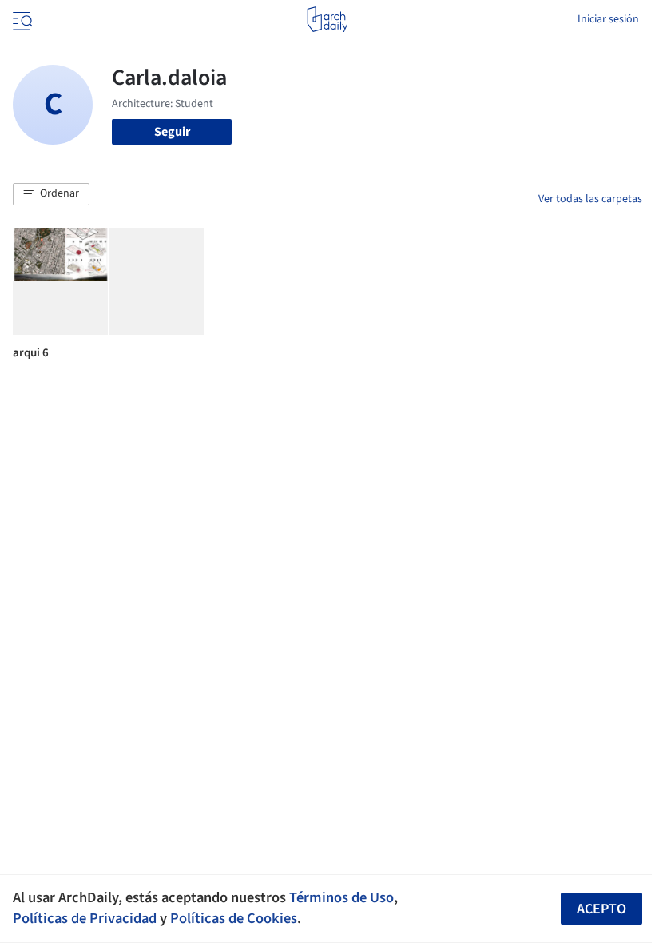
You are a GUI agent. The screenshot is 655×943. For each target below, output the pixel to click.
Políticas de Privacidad (85, 918)
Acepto (601, 909)
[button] (51, 194)
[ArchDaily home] (327, 19)
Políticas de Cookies (233, 918)
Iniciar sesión (608, 19)
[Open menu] (21, 19)
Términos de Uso (341, 897)
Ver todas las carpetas (590, 199)
